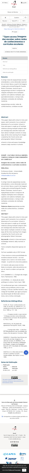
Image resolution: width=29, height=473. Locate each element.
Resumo (4, 21)
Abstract (5, 61)
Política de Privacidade (14, 470)
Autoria (14, 48)
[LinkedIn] (14, 442)
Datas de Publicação (8, 72)
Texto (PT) (15, 21)
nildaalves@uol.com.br (8, 175)
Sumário (16, 17)
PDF (24, 21)
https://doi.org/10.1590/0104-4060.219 (14, 29)
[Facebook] (16, 442)
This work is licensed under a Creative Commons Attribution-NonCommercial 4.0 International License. (12, 381)
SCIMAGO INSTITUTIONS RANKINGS (15, 52)
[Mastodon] (12, 442)
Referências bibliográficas (10, 68)
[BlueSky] (11, 442)
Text (4, 65)
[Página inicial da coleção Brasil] (14, 430)
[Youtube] (18, 442)
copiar (14, 32)
